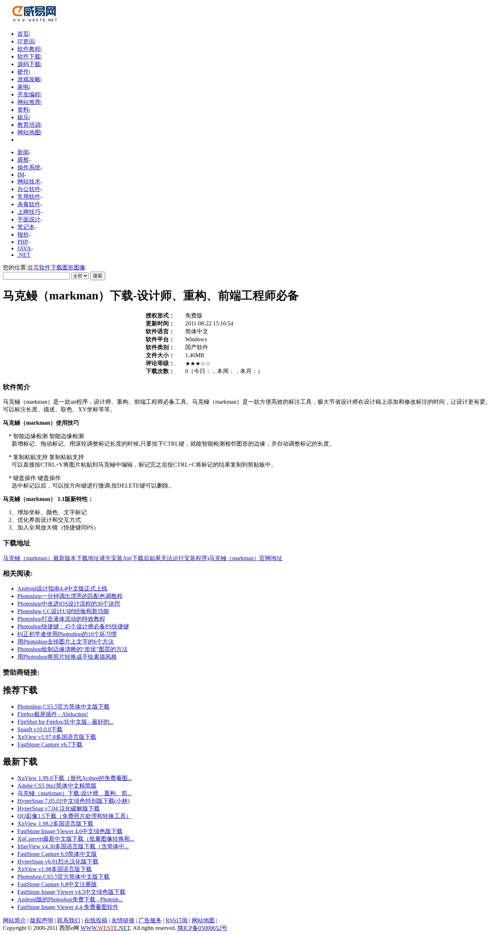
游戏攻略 (29, 79)
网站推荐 (29, 102)
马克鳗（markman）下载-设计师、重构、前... (74, 793)
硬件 (23, 72)
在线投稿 (95, 920)
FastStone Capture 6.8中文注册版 (57, 884)
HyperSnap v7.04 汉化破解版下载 (58, 808)
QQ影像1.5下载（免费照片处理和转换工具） (74, 816)
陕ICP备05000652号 (202, 928)
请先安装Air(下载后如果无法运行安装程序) (154, 558)
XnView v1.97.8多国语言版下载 (56, 737)
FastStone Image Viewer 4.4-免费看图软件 (68, 907)
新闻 (23, 152)
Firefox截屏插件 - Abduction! (52, 714)
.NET (23, 255)
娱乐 (23, 117)
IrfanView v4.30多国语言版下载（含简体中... (73, 846)
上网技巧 (29, 212)
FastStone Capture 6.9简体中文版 (57, 854)
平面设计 (29, 219)
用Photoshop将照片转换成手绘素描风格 (67, 657)
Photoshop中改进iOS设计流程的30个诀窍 (68, 604)
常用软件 (29, 197)
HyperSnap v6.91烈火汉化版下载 (57, 861)
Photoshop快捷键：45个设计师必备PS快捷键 (73, 626)
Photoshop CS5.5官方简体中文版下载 (63, 707)
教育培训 (29, 125)
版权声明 (41, 920)
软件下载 (29, 56)
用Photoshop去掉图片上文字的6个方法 (65, 642)
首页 (23, 34)
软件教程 (29, 49)
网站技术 (29, 181)
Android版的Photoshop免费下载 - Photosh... (70, 899)
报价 (23, 234)
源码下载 (29, 64)
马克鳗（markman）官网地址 (245, 558)
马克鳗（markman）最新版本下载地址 (51, 558)
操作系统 (29, 167)
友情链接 (123, 920)
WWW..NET (105, 928)
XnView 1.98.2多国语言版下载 (55, 824)
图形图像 (73, 267)
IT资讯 (25, 41)
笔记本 (26, 227)
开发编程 (29, 94)
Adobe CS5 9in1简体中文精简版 (57, 786)
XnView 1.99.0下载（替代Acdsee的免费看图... (74, 778)
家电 (23, 87)
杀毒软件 (29, 204)
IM (20, 175)
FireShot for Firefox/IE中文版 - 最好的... (65, 722)
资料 (23, 110)
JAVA (24, 248)
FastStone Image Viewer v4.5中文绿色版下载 (71, 892)
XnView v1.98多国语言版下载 (54, 869)
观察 (23, 160)
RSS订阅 (177, 920)
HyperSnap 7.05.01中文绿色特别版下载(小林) (73, 801)
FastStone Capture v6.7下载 (49, 744)
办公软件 (29, 189)
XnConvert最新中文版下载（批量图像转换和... (75, 839)
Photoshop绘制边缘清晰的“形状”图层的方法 (72, 649)
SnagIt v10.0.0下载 (40, 729)
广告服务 (150, 920)
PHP (22, 242)
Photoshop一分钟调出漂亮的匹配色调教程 (70, 596)
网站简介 (14, 920)
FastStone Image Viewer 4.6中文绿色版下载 (70, 831)
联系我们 (68, 920)
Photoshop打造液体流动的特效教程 (61, 619)
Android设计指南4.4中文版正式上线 (62, 588)
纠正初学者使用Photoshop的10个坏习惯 (67, 634)
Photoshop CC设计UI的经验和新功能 (63, 611)
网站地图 (29, 132)
